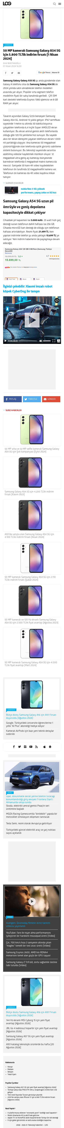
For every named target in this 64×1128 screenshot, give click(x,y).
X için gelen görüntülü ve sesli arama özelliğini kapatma (29, 1120)
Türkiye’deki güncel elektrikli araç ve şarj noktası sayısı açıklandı (31, 831)
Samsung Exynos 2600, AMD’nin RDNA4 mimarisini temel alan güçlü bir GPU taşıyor (28, 954)
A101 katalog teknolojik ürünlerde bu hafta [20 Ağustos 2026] (30, 1046)
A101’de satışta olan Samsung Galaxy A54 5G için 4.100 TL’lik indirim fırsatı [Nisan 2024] (29, 535)
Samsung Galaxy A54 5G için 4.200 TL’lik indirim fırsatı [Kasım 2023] (29, 493)
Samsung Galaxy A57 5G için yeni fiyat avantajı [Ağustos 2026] (30, 1038)
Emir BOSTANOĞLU (12, 63)
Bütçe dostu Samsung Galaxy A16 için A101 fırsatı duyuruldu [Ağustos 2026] (31, 716)
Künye (10, 1067)
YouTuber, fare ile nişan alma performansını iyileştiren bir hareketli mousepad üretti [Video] (30, 934)
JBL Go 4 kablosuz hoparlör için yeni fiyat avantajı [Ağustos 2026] (31, 1030)
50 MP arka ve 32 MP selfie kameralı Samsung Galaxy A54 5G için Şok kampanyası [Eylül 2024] (32, 450)
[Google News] (49, 73)
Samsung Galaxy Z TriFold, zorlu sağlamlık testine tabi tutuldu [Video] (31, 964)
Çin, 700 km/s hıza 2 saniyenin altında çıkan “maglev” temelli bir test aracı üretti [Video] (28, 944)
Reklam (10, 1069)
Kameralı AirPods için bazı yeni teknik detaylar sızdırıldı (30, 732)
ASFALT (10, 793)
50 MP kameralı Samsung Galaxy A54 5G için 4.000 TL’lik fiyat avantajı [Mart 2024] (31, 664)
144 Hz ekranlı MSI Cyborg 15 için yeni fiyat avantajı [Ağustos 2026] (28, 1022)
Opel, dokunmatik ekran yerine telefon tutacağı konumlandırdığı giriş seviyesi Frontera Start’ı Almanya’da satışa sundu (30, 799)
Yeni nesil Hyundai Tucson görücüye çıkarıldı (25, 1095)
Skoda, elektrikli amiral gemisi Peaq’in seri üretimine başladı (27, 807)
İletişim (10, 1072)
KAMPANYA (8, 45)
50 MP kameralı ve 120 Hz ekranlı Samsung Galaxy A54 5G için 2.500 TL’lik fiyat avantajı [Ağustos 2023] (31, 621)
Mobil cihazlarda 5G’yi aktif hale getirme (23, 1115)
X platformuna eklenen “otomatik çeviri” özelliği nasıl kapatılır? (32, 1113)
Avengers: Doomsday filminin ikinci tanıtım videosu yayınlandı (28, 924)
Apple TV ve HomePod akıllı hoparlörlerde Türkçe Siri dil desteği (33, 1118)
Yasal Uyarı (12, 1074)
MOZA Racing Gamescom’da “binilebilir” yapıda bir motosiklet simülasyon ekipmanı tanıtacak (31, 815)
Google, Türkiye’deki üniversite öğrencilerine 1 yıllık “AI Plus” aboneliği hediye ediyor (29, 724)
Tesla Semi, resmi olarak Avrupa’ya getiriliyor (29, 823)
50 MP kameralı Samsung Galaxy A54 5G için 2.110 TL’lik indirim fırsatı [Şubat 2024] (30, 578)
